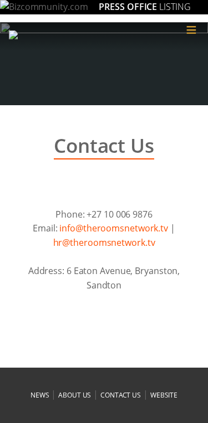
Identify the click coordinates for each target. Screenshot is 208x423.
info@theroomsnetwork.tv (113, 228)
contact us (120, 395)
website (163, 395)
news (40, 395)
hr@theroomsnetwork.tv (104, 242)
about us (74, 395)
